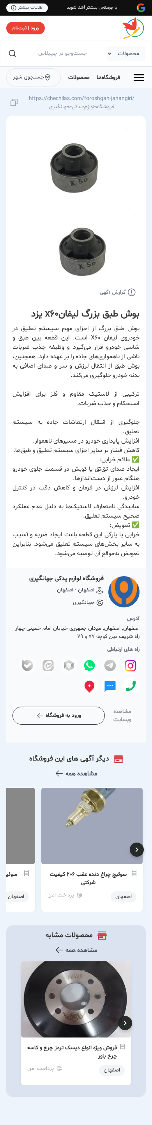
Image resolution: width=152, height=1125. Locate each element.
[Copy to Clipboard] (14, 102)
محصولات (79, 77)
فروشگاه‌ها (108, 77)
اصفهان (112, 1070)
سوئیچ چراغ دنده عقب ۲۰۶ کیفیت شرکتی (88, 878)
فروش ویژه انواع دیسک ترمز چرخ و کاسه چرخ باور (72, 1052)
